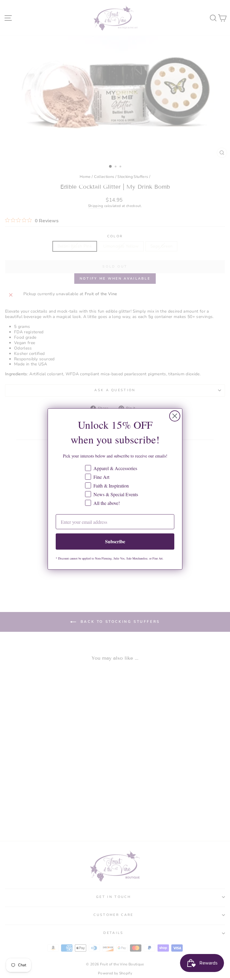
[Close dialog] (175, 416)
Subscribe (115, 541)
